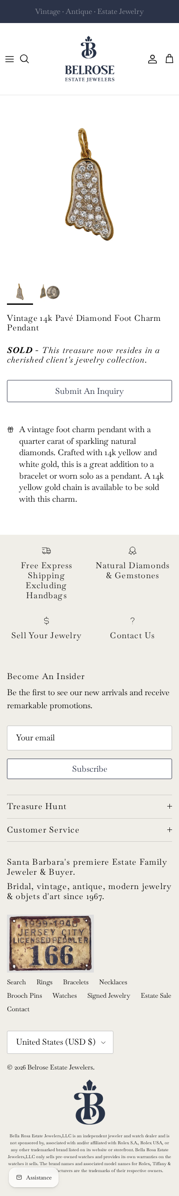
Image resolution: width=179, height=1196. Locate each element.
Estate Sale (156, 995)
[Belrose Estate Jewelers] (89, 58)
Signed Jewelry (108, 995)
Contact (18, 1009)
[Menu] (9, 58)
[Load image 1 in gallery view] (89, 184)
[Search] (28, 58)
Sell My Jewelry (106, 15)
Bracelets (76, 982)
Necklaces (113, 982)
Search (16, 982)
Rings (44, 982)
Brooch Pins (24, 995)
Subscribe (89, 768)
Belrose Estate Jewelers (60, 1067)
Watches (65, 995)
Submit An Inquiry (89, 391)
